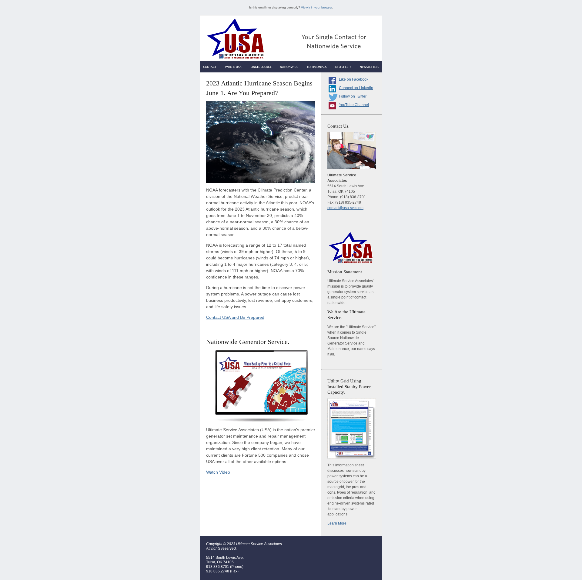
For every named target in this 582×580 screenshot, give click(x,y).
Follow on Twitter (352, 96)
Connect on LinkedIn (356, 88)
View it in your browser (316, 7)
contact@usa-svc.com (345, 208)
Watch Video (218, 472)
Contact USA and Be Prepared (235, 317)
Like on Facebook (353, 79)
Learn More (336, 523)
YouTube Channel (354, 105)
